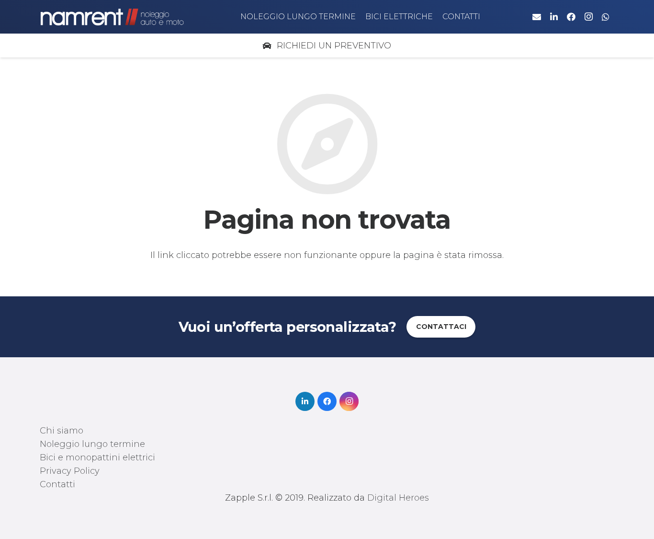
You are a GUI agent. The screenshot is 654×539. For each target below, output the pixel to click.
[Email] (536, 16)
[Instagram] (588, 16)
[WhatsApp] (605, 16)
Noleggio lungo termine (92, 444)
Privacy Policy (70, 471)
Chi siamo (61, 430)
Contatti (57, 484)
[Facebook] (571, 16)
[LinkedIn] (554, 16)
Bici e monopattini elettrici (97, 457)
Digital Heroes (398, 497)
